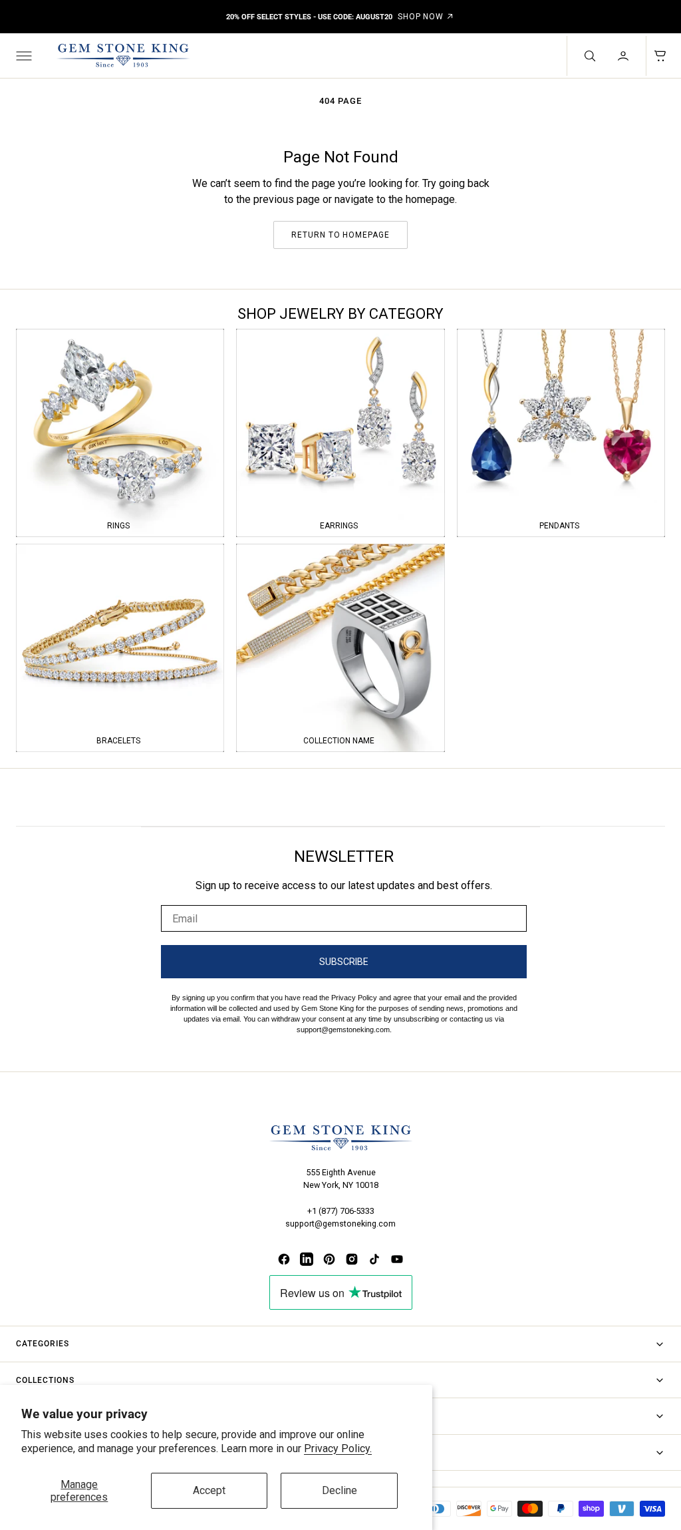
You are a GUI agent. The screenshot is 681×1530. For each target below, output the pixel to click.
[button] (22, 56)
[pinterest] (329, 1259)
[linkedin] (307, 1259)
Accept (209, 1490)
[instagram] (352, 1259)
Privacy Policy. (338, 1448)
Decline (339, 1490)
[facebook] (284, 1259)
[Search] (588, 56)
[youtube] (397, 1259)
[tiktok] (374, 1259)
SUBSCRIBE (343, 961)
